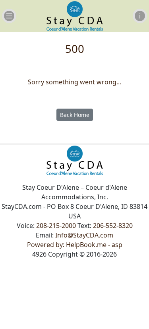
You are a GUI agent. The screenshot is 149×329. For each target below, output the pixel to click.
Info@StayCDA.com (84, 235)
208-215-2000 (56, 225)
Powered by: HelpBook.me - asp (74, 244)
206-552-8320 (113, 225)
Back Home (74, 115)
